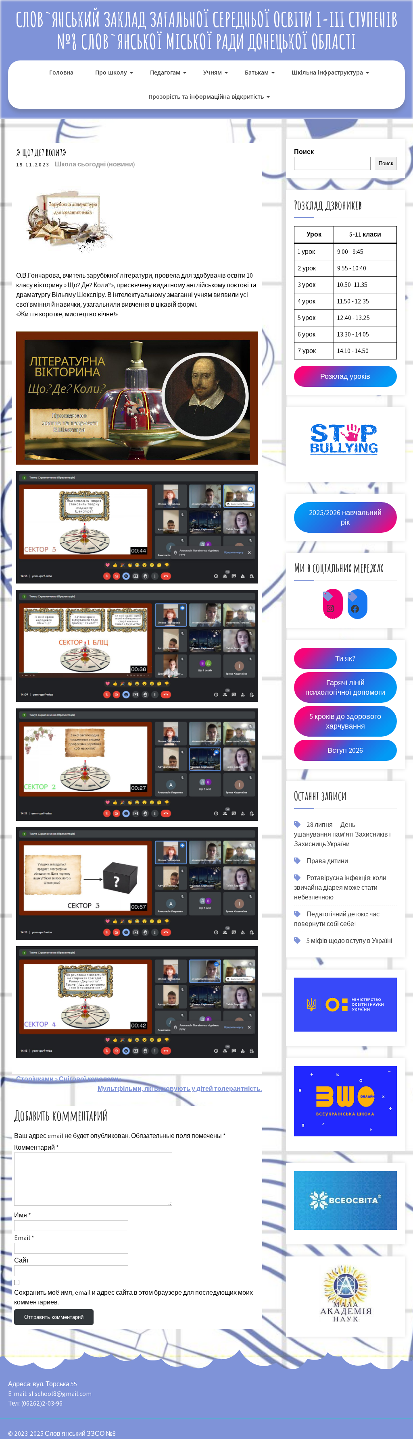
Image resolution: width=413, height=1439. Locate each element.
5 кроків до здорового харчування (345, 721)
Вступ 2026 (345, 750)
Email (24, 1237)
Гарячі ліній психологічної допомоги (345, 687)
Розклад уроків (345, 376)
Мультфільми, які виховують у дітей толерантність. (180, 1088)
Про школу (111, 72)
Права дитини (327, 861)
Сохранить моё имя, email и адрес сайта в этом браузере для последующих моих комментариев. (133, 1297)
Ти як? (345, 658)
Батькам (257, 72)
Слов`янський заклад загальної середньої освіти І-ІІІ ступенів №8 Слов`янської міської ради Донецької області (207, 30)
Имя (22, 1215)
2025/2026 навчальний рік (345, 517)
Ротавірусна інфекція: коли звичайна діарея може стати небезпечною (340, 887)
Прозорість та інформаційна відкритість (206, 96)
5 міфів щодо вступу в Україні (349, 940)
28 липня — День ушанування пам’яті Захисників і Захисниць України (342, 834)
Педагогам (165, 72)
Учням (212, 72)
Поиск (304, 151)
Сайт (21, 1260)
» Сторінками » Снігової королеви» (66, 1079)
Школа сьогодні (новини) (95, 164)
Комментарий (36, 1147)
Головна (61, 72)
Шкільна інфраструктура (327, 72)
